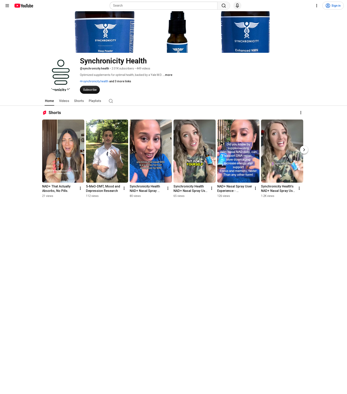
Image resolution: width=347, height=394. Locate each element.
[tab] (49, 101)
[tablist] (173, 101)
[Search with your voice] (237, 6)
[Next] (304, 150)
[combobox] (164, 5)
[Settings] (316, 5)
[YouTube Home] (23, 5)
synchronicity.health (95, 81)
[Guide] (7, 5)
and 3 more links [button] (120, 81)
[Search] (223, 6)
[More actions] (301, 113)
